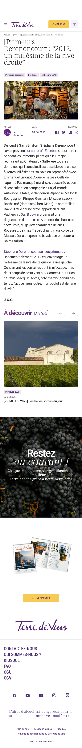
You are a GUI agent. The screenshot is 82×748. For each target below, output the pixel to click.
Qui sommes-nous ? (22, 654)
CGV (7, 678)
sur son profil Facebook (42, 151)
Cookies (61, 729)
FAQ (7, 666)
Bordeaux (32, 75)
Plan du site (23, 729)
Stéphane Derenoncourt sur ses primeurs (33, 252)
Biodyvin (33, 214)
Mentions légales (43, 729)
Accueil (7, 35)
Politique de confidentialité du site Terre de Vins (41, 733)
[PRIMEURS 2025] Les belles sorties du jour (33, 401)
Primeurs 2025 (12, 392)
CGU (7, 672)
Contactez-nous (20, 648)
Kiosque (12, 660)
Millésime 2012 (49, 75)
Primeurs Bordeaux (14, 75)
